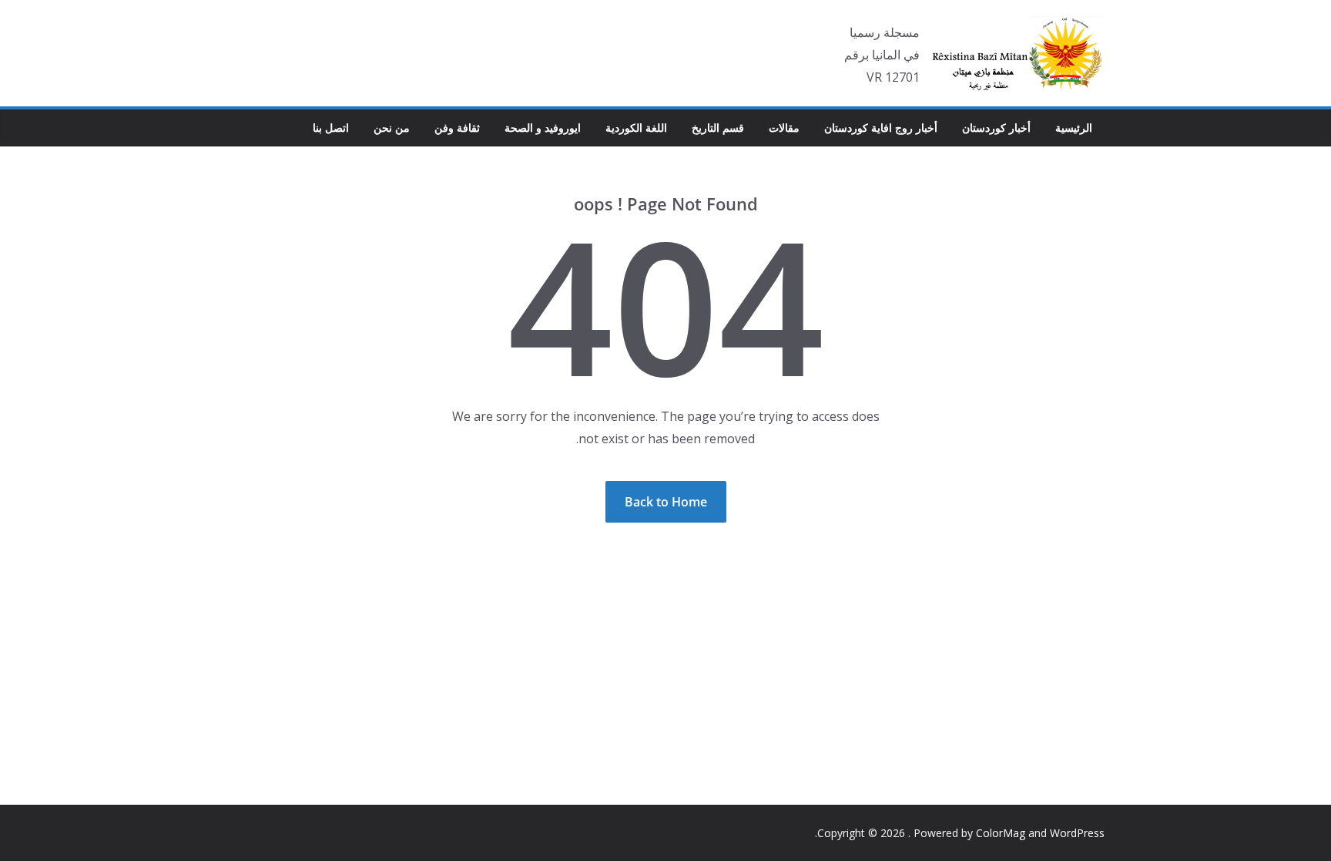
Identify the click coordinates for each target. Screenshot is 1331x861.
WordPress (1077, 833)
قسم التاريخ (718, 127)
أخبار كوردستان (996, 127)
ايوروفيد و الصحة (543, 127)
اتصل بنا (331, 127)
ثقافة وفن (457, 127)
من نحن (392, 127)
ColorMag (1000, 833)
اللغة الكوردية (636, 127)
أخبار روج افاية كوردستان (880, 127)
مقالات (784, 127)
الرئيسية (1073, 127)
